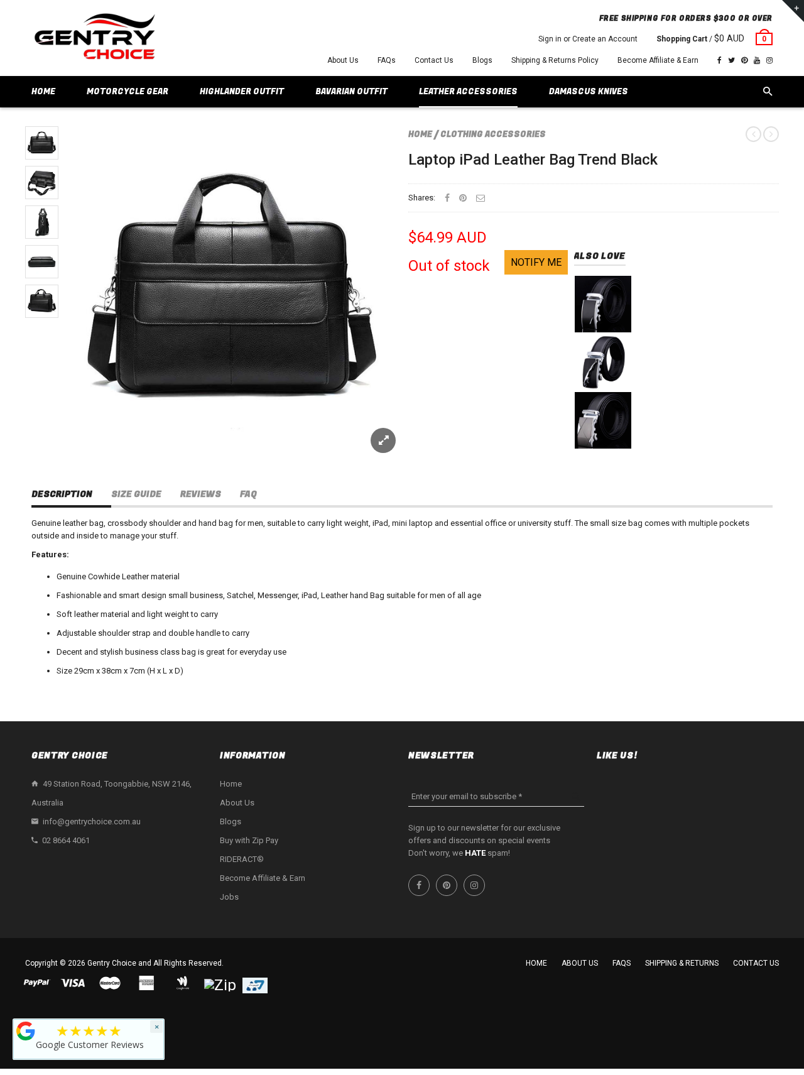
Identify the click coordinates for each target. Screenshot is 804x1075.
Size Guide (136, 494)
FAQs (387, 60)
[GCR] (25, 1031)
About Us (343, 60)
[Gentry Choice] (94, 38)
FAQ (248, 494)
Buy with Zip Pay (249, 840)
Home (420, 134)
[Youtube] (757, 60)
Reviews (200, 494)
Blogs (482, 60)
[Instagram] (769, 60)
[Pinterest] (744, 60)
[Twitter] (731, 60)
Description (61, 494)
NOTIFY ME (536, 262)
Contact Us (434, 60)
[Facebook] (719, 60)
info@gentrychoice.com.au (92, 821)
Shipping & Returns (682, 963)
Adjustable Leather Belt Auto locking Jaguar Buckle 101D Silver (603, 380)
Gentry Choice (111, 963)
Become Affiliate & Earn (657, 60)
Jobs (229, 897)
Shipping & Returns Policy (555, 60)
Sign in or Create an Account (588, 39)
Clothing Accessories (493, 134)
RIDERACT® (242, 859)
